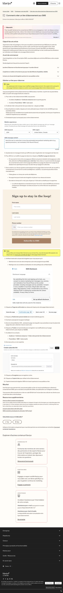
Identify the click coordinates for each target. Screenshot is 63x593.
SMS (12, 11)
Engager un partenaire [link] (24, 484)
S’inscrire (53, 3)
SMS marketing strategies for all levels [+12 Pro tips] (17, 411)
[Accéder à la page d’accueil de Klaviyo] (7, 3)
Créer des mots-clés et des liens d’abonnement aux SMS (43, 11)
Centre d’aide (6, 11)
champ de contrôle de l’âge (22, 254)
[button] (31, 135)
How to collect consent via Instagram (13, 400)
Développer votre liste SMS (21, 11)
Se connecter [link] (21, 519)
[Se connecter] (34, 3)
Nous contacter (42, 3)
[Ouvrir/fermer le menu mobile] (59, 3)
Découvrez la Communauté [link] (25, 461)
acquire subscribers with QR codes (12, 408)
